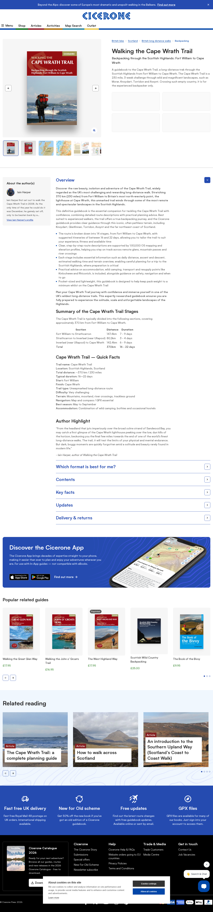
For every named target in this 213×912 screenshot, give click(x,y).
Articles (36, 25)
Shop (21, 25)
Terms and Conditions (121, 868)
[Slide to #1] (10, 148)
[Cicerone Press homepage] (106, 15)
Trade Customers (153, 849)
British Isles (118, 40)
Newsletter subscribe (86, 869)
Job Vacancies (186, 854)
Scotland (133, 40)
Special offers (82, 859)
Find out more (166, 4)
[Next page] (96, 88)
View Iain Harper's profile (20, 219)
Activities (53, 25)
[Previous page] (8, 88)
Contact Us (184, 849)
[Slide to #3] (63, 148)
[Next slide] (13, 678)
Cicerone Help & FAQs (121, 849)
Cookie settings (148, 884)
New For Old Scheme (86, 864)
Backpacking (182, 40)
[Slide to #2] (46, 148)
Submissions (81, 854)
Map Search (73, 25)
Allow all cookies (149, 891)
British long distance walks (156, 40)
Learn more (53, 897)
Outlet (91, 25)
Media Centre (151, 854)
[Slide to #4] (81, 148)
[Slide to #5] (99, 148)
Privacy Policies (117, 863)
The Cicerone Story (85, 849)
